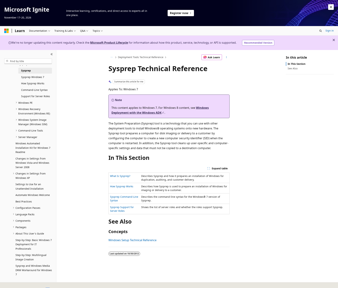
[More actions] (226, 57)
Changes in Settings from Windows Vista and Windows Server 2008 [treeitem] (32, 163)
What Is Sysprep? (120, 176)
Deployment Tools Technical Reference (140, 57)
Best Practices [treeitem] (23, 201)
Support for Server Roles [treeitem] (35, 96)
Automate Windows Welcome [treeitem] (32, 195)
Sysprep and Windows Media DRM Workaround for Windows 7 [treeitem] (33, 270)
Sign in (330, 30)
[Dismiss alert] (331, 7)
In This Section (296, 63)
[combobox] (28, 61)
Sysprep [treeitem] (26, 70)
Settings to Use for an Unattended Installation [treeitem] (29, 186)
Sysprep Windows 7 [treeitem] (32, 77)
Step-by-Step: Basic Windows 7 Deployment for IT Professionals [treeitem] (33, 244)
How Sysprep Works (121, 186)
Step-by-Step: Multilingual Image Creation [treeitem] (30, 257)
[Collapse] (52, 54)
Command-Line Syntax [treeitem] (34, 89)
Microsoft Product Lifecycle (109, 43)
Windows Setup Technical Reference (132, 240)
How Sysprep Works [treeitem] (32, 83)
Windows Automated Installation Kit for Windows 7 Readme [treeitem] (32, 148)
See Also (293, 68)
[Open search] (320, 31)
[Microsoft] (6, 31)
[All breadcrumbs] (111, 57)
